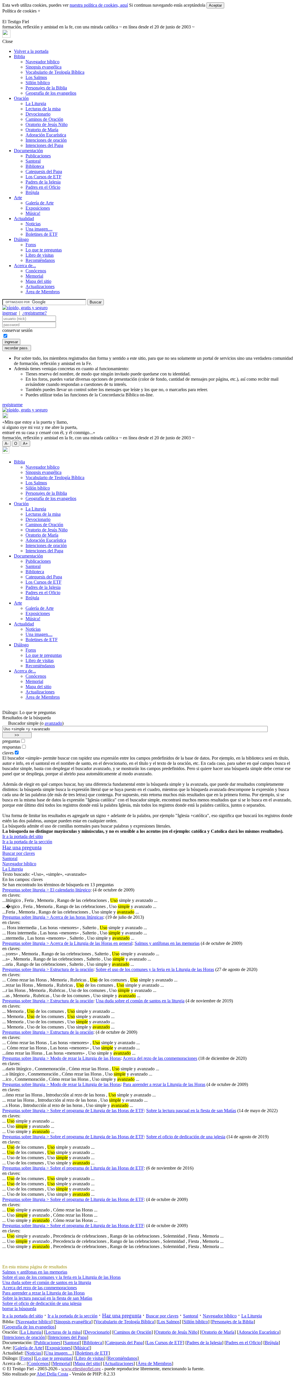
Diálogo (21, 239)
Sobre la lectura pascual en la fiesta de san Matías (191, 1110)
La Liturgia (36, 103)
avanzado (53, 723)
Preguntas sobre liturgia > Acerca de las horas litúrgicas (52, 917)
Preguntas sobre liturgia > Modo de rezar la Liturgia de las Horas (61, 1058)
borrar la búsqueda (19, 1308)
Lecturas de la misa (43, 108)
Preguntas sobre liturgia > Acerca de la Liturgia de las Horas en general (67, 943)
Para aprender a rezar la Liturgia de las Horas (164, 1084)
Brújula (32, 192)
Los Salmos (36, 77)
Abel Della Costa (52, 1373)
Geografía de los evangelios (51, 93)
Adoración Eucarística (46, 134)
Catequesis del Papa (44, 171)
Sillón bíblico (38, 82)
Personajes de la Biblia (46, 87)
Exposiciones (38, 208)
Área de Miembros (43, 291)
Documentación (28, 150)
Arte (18, 197)
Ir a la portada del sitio (22, 836)
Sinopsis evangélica (43, 66)
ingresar (9, 312)
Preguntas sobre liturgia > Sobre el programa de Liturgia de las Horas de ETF (73, 1110)
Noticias (33, 223)
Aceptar (215, 5)
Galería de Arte (40, 202)
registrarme (12, 404)
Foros (31, 244)
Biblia (19, 56)
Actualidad (24, 218)
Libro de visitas (40, 255)
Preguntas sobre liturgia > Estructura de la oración (47, 969)
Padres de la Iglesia (43, 181)
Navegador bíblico (42, 61)
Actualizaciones (40, 286)
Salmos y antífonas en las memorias (167, 943)
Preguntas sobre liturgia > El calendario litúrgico (46, 889)
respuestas (11, 747)
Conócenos (36, 270)
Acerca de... (25, 265)
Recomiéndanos (40, 260)
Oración (21, 98)
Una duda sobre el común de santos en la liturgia (140, 1000)
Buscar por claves (18, 853)
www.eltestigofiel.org (81, 1368)
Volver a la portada (31, 51)
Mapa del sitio (38, 281)
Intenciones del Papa (44, 145)
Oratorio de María (42, 129)
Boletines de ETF (42, 234)
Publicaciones (38, 155)
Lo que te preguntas (44, 249)
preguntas (11, 741)
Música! (33, 213)
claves (8, 752)
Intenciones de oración (46, 140)
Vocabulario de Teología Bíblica (55, 72)
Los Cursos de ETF (43, 176)
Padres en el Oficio (43, 187)
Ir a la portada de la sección (27, 841)
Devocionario (38, 114)
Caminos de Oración (44, 119)
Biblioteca (35, 166)
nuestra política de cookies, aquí (99, 5)
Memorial (34, 276)
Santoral (33, 161)
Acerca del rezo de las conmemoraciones (160, 1058)
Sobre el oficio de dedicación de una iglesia (185, 1136)
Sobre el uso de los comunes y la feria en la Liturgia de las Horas (155, 969)
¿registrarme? (34, 312)
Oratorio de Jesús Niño (47, 124)
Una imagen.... (39, 228)
